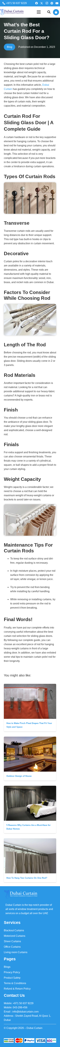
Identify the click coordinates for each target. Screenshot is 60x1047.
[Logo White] (20, 894)
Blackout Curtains (14, 930)
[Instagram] (46, 3)
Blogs (7, 966)
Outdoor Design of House (19, 776)
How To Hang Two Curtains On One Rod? (26, 878)
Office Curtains (12, 946)
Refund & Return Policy (17, 988)
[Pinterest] (51, 3)
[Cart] (56, 12)
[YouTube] (57, 3)
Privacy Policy (12, 972)
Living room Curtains (15, 952)
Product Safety (12, 977)
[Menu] (39, 12)
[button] (48, 12)
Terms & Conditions (15, 983)
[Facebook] (36, 3)
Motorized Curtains (14, 936)
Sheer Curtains (12, 941)
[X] (41, 3)
